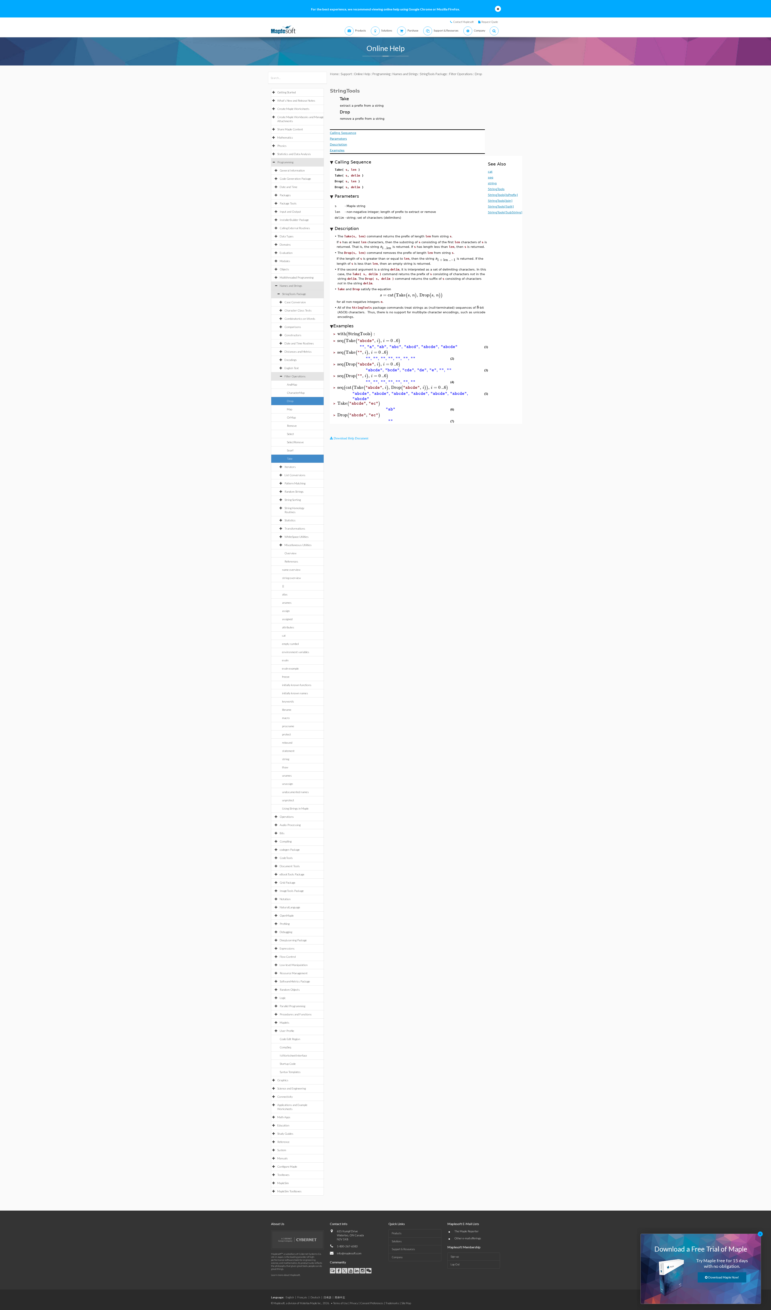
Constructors (293, 335)
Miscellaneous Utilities (298, 545)
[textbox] (386, 246)
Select (290, 434)
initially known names (295, 693)
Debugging (286, 932)
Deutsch (315, 1297)
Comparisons (293, 327)
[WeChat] (368, 1270)
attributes (288, 627)
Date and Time (288, 187)
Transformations (295, 528)
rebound (287, 742)
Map (289, 409)
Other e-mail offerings (467, 1238)
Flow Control (288, 956)
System (281, 1150)
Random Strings (294, 491)
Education (283, 1125)
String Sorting (293, 499)
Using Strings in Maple (295, 808)
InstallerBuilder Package (294, 220)
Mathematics (285, 137)
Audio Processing (290, 825)
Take (290, 458)
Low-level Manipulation (294, 965)
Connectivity (285, 1096)
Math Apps (283, 1117)
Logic (283, 998)
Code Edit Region (290, 1039)
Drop (290, 401)
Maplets (284, 1022)
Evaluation (286, 252)
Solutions (397, 1241)
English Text (292, 368)
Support (346, 74)
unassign (287, 783)
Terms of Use (340, 1303)
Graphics (282, 1080)
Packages (285, 195)
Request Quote (489, 21)
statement (288, 751)
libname (286, 709)
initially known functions (296, 685)
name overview (291, 569)
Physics (282, 145)
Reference (283, 1142)
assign (286, 611)
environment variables (295, 652)
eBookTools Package (292, 874)
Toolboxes (283, 1174)
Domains (285, 244)
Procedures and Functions (296, 1014)
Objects (284, 269)
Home (334, 74)
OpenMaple (287, 915)
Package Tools (288, 203)
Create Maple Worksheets (293, 108)
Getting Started (286, 92)
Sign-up (455, 1256)
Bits (282, 833)
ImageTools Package (292, 890)
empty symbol (290, 643)
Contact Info (338, 1224)
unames (287, 775)
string (285, 759)
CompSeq (285, 1047)
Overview (290, 553)
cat (284, 635)
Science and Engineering (291, 1088)
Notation (285, 899)
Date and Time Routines (299, 343)
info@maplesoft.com (349, 1253)
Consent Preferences (371, 1303)
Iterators (290, 467)
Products (397, 1233)
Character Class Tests (298, 310)
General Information (292, 170)
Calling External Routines (295, 228)
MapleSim (283, 1183)
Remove (292, 425)
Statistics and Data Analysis (294, 154)
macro (286, 718)
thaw (285, 767)
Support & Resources (403, 1249)
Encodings (291, 359)
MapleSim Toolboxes (289, 1191)
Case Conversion (295, 302)
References (291, 561)
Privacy (354, 1303)
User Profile (287, 1030)
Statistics (290, 520)
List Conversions (295, 475)
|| (283, 586)
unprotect (288, 800)
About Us (277, 1224)
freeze (286, 676)
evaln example (290, 668)
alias (285, 594)
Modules (285, 261)
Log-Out (455, 1264)
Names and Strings (291, 285)
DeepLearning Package (293, 940)
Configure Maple (287, 1166)
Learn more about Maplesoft (285, 1274)
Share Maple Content (290, 129)
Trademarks (392, 1303)
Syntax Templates (290, 1072)
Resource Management (294, 973)
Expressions (287, 948)
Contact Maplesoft (463, 21)
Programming (285, 162)
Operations (287, 816)
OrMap (291, 417)
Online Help (362, 74)
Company (397, 1257)
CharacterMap (296, 392)
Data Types (287, 236)
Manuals (282, 1158)
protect (286, 734)
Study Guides (285, 1133)
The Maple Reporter (466, 1231)
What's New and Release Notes (296, 100)
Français (302, 1297)
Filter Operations (295, 376)
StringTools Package (294, 294)
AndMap (292, 384)
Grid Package (287, 882)
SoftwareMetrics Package (295, 981)
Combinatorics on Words (300, 318)
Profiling (285, 923)
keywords (288, 701)
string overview (291, 578)
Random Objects (290, 989)
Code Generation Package (295, 178)
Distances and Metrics (298, 351)
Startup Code (288, 1063)
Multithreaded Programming (296, 277)
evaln (285, 660)
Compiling (286, 841)
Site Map (406, 1303)
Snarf (290, 450)
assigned (287, 619)
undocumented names (295, 792)
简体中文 (340, 1297)
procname (288, 726)
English (290, 1297)
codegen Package (290, 849)
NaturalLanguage (290, 907)
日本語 (327, 1297)
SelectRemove (295, 442)
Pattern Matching (295, 483)
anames (287, 602)
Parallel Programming (292, 1006)
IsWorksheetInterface (293, 1055)
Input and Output (290, 211)
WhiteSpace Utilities (297, 536)
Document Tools (290, 866)
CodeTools (286, 858)
